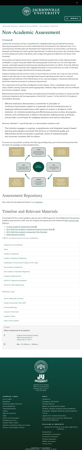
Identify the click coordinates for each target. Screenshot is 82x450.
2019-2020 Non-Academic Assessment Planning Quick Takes (29, 229)
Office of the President (11, 321)
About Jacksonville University (13, 298)
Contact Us (46, 399)
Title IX (44, 413)
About (6, 249)
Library (5, 411)
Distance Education (49, 439)
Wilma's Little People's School (13, 427)
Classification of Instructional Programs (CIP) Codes (21, 263)
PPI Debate (6, 40)
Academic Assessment (11, 254)
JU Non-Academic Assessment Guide (20, 227)
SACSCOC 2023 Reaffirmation (14, 285)
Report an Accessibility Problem (53, 406)
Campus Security (48, 404)
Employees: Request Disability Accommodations (59, 411)
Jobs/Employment (9, 409)
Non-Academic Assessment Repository (17, 272)
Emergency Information (50, 401)
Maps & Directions (9, 413)
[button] (77, 3)
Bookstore (6, 401)
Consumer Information (11, 312)
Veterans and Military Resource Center (16, 425)
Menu (73, 18)
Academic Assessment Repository (15, 258)
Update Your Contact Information (54, 416)
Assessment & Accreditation (28, 26)
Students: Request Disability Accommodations (59, 409)
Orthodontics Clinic (10, 420)
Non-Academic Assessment (13, 267)
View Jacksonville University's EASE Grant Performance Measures (57, 419)
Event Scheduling (9, 406)
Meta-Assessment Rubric (15, 234)
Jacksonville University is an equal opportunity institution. (61, 428)
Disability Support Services (12, 404)
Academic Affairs (9, 316)
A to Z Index (7, 399)
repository (38, 202)
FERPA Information (49, 441)
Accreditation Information (51, 434)
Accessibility (46, 432)
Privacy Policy (47, 444)
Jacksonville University (9, 26)
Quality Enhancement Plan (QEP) (15, 303)
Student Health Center (11, 423)
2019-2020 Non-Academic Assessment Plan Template (26, 232)
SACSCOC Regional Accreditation (15, 281)
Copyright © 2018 (49, 449)
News (5, 416)
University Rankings (10, 307)
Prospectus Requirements (12, 276)
